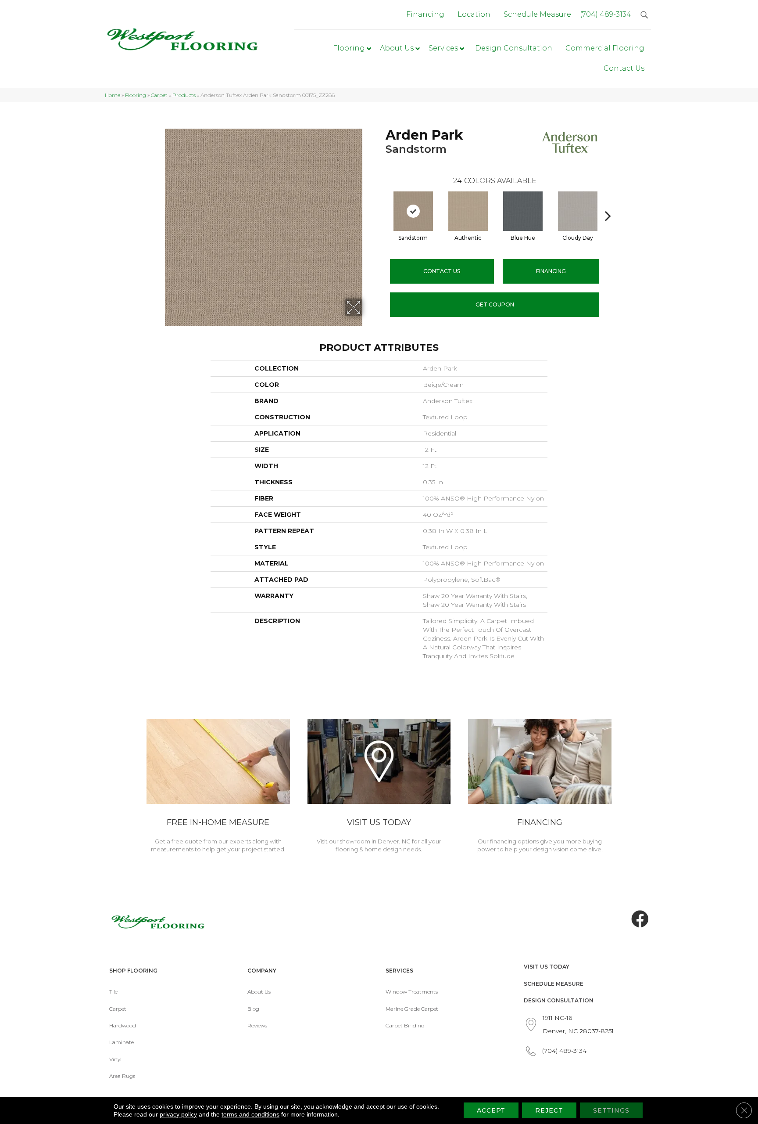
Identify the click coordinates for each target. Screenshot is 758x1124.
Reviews (257, 1025)
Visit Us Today (546, 966)
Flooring (135, 95)
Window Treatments (412, 991)
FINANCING (551, 271)
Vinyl (115, 1059)
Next (608, 202)
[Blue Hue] (523, 211)
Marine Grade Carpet (412, 1008)
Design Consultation (559, 1000)
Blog (253, 1008)
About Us (259, 991)
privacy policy (178, 1114)
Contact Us (441, 271)
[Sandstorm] (413, 211)
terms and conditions (250, 1114)
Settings (611, 1110)
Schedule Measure (553, 983)
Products (184, 95)
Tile (113, 991)
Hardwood (122, 1025)
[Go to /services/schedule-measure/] (218, 787)
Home (112, 95)
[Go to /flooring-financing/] (539, 787)
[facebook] (640, 919)
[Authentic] (468, 211)
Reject (549, 1110)
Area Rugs (122, 1076)
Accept (491, 1110)
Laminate (121, 1042)
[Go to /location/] (379, 787)
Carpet (159, 95)
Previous (381, 202)
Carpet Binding (405, 1025)
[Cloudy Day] (578, 211)
